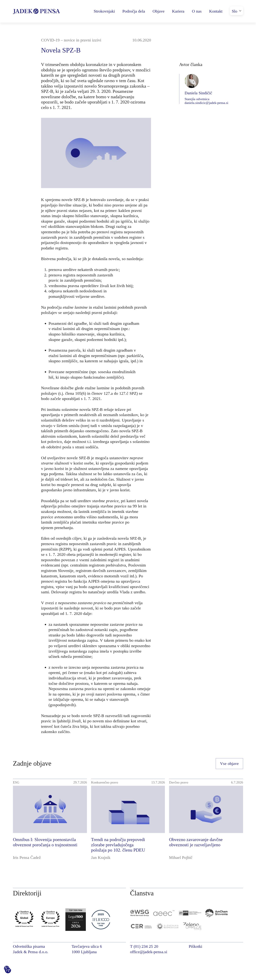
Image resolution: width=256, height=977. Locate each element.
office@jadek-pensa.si (148, 951)
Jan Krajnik (100, 857)
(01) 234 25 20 (146, 946)
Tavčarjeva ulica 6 (87, 946)
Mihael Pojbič (180, 857)
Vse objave (229, 763)
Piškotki (195, 946)
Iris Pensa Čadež (27, 857)
